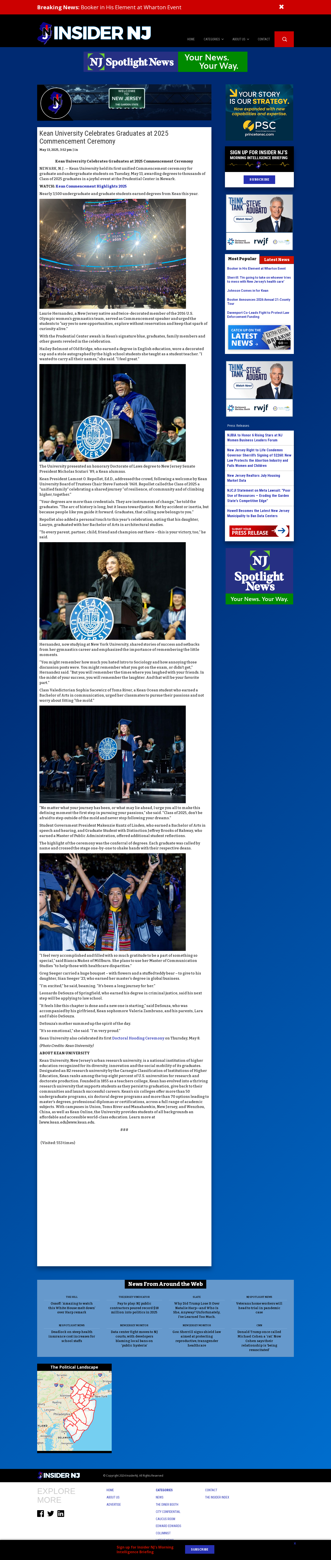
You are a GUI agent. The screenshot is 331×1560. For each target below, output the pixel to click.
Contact (211, 1490)
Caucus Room (165, 1519)
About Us (113, 1497)
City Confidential (168, 1512)
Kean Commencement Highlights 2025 (91, 186)
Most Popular (242, 258)
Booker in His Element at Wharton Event (109, 7)
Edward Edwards (168, 1526)
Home (110, 1490)
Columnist (163, 1533)
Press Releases (238, 425)
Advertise (114, 1504)
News (159, 1497)
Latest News (277, 259)
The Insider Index (217, 1497)
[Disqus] (124, 1206)
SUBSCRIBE (259, 179)
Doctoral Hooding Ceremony (138, 1038)
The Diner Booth (167, 1504)
